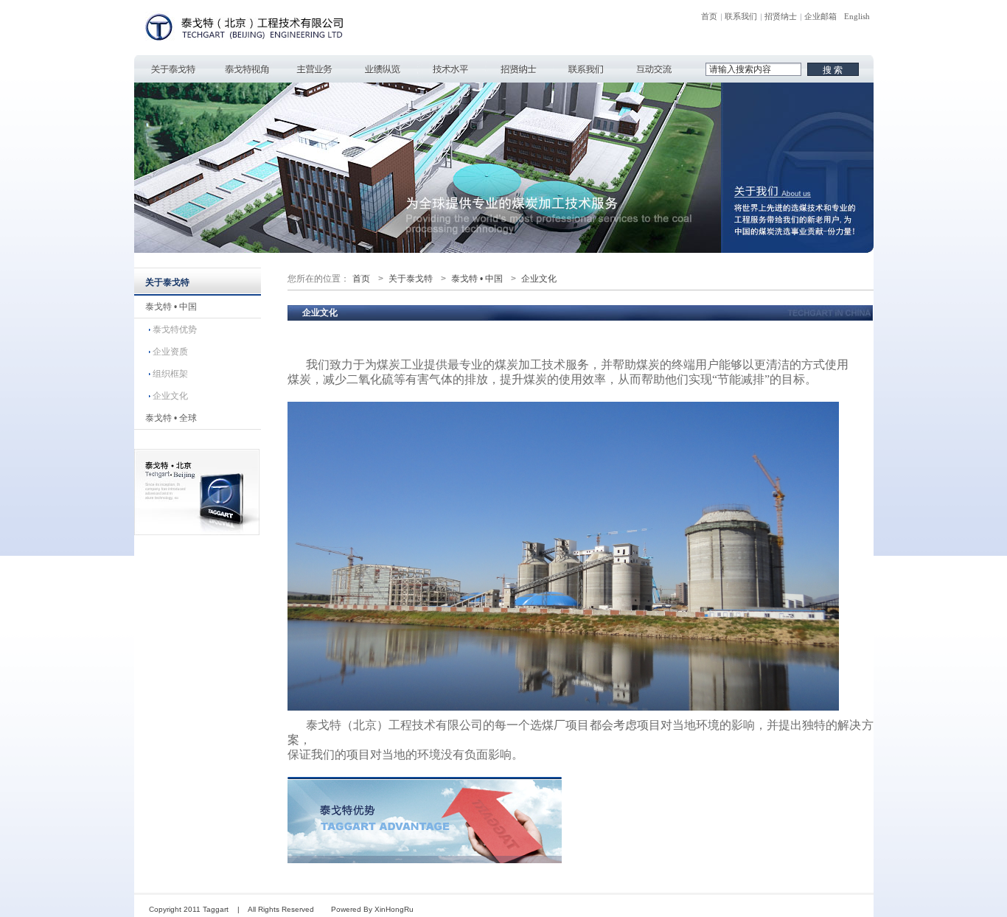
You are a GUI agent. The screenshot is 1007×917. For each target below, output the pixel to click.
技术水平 (450, 69)
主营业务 (315, 69)
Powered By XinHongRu (372, 909)
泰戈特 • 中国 (171, 306)
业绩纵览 (383, 69)
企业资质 (170, 351)
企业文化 (170, 396)
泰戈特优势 (175, 329)
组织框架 (170, 374)
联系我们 (741, 16)
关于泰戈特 (173, 69)
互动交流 (654, 69)
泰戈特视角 (247, 69)
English (857, 16)
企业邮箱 (820, 16)
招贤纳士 (780, 16)
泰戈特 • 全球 (171, 418)
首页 (709, 16)
